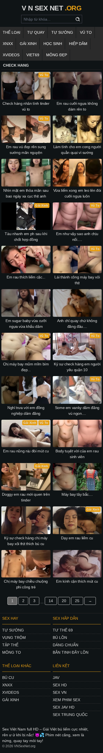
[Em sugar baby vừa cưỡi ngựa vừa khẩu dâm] (26, 303)
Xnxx (8, 43)
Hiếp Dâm (78, 43)
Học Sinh (52, 43)
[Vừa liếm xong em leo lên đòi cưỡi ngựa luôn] (77, 172)
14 (51, 601)
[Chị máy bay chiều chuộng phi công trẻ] (26, 563)
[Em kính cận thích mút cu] (77, 563)
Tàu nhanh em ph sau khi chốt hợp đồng (26, 237)
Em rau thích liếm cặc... (26, 277)
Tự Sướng (62, 32)
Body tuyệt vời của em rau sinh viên (77, 454)
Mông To (11, 652)
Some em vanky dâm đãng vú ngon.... (77, 410)
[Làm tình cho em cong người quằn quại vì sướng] (77, 129)
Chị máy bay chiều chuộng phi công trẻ (26, 584)
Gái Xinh (28, 43)
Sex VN (59, 692)
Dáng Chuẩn (65, 645)
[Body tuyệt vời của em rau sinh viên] (77, 433)
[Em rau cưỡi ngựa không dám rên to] (77, 85)
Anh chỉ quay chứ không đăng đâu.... (77, 323)
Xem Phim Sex (66, 700)
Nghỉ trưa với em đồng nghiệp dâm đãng (25, 410)
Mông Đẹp (56, 55)
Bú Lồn (60, 637)
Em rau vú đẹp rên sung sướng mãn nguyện (26, 150)
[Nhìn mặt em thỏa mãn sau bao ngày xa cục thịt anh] (26, 172)
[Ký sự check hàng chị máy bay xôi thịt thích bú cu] (26, 520)
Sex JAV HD (63, 707)
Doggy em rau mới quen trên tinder (26, 497)
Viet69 (32, 55)
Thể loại (11, 32)
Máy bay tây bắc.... (77, 494)
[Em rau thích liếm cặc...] (26, 259)
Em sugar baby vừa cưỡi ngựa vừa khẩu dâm (25, 323)
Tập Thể (10, 645)
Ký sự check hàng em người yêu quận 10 (77, 367)
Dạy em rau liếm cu (77, 538)
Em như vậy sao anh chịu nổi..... (77, 237)
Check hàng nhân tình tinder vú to (25, 106)
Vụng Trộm (14, 637)
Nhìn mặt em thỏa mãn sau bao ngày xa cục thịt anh (26, 193)
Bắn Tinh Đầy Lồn (70, 652)
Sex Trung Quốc (70, 714)
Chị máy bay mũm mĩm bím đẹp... (26, 367)
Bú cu (8, 677)
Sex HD (60, 685)
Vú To (86, 32)
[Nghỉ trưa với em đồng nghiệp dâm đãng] (26, 390)
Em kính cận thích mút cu (77, 581)
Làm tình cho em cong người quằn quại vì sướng (77, 150)
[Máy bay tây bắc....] (77, 476)
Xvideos (11, 55)
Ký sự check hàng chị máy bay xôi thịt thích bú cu (26, 541)
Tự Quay (35, 32)
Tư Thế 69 (63, 630)
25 (77, 601)
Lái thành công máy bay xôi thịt (77, 280)
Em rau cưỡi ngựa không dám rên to (77, 106)
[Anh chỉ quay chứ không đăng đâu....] (77, 303)
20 (64, 601)
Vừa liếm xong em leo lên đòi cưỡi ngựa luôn (77, 193)
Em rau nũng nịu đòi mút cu (26, 451)
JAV (56, 677)
